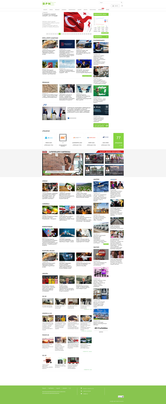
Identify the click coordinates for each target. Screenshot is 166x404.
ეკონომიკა (45, 204)
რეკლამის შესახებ (48, 251)
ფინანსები (45, 82)
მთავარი (44, 388)
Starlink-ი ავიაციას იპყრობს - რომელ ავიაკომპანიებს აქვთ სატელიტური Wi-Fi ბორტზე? (83, 240)
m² (62, 142)
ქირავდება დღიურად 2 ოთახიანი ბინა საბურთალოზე (72, 307)
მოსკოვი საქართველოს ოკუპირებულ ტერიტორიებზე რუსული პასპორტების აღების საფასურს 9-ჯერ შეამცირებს (49, 72)
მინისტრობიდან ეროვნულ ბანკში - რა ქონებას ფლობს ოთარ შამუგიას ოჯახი (82, 287)
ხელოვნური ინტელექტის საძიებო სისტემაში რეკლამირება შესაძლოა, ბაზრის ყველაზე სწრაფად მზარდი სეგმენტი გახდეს (65, 266)
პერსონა (45, 273)
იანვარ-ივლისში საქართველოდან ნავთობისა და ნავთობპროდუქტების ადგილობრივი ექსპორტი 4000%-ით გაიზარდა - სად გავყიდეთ (84, 219)
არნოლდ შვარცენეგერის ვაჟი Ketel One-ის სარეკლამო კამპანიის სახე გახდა (83, 264)
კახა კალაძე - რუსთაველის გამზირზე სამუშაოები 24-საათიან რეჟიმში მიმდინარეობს (83, 71)
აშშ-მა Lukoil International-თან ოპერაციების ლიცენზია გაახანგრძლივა (99, 263)
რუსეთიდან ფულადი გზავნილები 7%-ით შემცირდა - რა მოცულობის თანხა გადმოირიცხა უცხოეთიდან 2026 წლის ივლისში (83, 97)
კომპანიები (46, 131)
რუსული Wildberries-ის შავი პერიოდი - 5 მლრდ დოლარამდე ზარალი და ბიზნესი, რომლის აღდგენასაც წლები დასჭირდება (99, 283)
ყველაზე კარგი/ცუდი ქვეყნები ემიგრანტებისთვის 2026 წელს (100, 323)
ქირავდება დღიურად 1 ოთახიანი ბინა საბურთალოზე (85, 307)
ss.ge (91, 309)
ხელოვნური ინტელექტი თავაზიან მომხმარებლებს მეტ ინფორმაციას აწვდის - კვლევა (66, 240)
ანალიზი (96, 179)
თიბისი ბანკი (49, 142)
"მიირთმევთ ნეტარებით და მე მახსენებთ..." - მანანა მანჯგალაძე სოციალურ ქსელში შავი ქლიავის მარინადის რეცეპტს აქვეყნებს (60, 325)
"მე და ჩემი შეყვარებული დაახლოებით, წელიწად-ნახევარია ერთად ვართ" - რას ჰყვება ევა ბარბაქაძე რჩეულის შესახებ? (116, 262)
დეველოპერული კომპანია (63, 145)
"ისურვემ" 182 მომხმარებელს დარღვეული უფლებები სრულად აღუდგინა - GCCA (67, 71)
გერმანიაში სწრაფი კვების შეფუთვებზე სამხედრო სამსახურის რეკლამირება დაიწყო (48, 52)
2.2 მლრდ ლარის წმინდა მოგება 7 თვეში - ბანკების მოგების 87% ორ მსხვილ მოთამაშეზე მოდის (50, 96)
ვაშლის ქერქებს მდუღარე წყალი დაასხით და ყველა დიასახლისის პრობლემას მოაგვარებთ (73, 346)
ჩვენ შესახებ (51, 388)
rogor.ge (90, 351)
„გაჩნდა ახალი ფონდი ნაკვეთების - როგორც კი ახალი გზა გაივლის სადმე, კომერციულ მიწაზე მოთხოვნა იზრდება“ (83, 195)
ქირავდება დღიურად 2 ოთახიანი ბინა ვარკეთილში (60, 307)
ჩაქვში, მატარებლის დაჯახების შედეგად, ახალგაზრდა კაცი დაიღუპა (116, 227)
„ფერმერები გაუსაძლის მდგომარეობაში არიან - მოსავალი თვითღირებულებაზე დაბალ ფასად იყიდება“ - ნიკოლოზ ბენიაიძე (66, 196)
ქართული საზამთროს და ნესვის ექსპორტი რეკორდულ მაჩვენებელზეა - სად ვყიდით (50, 217)
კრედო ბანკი (91, 142)
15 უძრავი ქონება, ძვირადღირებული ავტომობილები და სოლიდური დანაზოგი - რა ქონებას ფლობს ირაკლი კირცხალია (66, 289)
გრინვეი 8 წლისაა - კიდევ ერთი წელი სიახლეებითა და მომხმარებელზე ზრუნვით (99, 100)
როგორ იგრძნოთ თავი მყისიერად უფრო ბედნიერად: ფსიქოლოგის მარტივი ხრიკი (47, 346)
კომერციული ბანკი (48, 145)
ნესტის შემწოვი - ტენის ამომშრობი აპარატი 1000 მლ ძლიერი (60, 366)
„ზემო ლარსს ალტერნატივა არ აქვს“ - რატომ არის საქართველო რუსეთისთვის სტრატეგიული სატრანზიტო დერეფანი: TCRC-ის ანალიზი (99, 197)
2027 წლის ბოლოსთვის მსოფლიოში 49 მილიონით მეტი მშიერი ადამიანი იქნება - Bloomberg (99, 218)
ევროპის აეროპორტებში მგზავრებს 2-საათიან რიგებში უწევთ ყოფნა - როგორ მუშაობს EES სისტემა (99, 304)
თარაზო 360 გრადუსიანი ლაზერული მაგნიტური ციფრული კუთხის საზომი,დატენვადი (73, 366)
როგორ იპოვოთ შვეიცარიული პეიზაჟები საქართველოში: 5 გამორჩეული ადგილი (85, 346)
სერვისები (65, 388)
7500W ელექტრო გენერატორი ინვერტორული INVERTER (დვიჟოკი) (47, 366)
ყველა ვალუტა (104, 32)
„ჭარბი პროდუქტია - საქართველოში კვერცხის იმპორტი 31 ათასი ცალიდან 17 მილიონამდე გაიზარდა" (100, 81)
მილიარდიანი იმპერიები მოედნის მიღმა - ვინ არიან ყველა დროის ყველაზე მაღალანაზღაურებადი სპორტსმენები (48, 289)
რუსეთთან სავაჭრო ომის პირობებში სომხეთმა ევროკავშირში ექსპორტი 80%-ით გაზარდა (83, 52)
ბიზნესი (44, 181)
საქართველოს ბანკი (77, 142)
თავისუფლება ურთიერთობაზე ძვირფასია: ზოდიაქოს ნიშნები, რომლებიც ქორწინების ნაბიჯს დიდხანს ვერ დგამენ (59, 347)
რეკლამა (58, 388)
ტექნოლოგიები (47, 226)
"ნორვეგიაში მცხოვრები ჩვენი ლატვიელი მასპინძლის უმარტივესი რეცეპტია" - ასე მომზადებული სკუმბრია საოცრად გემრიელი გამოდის (85, 326)
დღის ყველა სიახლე (86, 75)
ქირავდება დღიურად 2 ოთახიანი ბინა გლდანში (47, 306)
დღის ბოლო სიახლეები (50, 38)
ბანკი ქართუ (106, 142)
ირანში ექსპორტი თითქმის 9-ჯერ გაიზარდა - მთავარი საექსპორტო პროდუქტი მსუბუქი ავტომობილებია (66, 218)
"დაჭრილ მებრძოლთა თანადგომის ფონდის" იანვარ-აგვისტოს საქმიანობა (98, 119)
